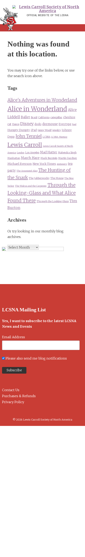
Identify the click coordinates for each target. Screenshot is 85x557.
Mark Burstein (48, 158)
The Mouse (57, 178)
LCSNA (46, 136)
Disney (27, 123)
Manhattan (13, 158)
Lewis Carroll (24, 144)
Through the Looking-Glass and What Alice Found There (41, 192)
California (44, 117)
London (20, 152)
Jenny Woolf (45, 130)
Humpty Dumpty (18, 130)
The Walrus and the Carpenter (31, 186)
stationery (62, 164)
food (74, 124)
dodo (37, 124)
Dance (15, 124)
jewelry (56, 130)
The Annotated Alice (27, 171)
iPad (34, 130)
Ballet (25, 117)
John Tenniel (28, 136)
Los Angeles (32, 152)
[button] (42, 27)
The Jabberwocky (39, 178)
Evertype (65, 124)
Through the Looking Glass (53, 201)
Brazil (34, 117)
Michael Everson (19, 164)
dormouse (50, 124)
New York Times (44, 164)
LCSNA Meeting (59, 137)
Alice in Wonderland (37, 109)
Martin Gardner (67, 158)
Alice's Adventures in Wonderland (42, 100)
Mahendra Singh (67, 152)
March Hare (30, 158)
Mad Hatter (48, 152)
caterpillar (56, 117)
